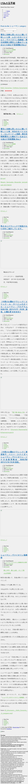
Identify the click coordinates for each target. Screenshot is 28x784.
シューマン (7, 14)
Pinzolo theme (16, 727)
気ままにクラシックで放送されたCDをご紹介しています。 (14, 227)
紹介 (5, 17)
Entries (8, 11)
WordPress (9, 728)
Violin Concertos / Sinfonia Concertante (14, 88)
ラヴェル (6, 15)
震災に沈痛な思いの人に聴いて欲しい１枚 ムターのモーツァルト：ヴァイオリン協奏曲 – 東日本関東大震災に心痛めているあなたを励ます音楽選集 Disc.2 (14, 39)
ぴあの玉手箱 (8, 3)
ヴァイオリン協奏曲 (10, 49)
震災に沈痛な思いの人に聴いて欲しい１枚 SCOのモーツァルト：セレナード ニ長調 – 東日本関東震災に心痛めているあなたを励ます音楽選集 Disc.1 (14, 134)
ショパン (6, 12)
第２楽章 (24, 562)
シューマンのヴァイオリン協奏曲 (13, 697)
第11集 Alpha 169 (18, 412)
